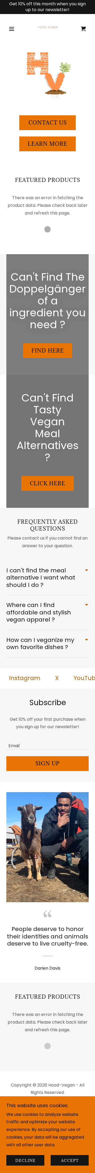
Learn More (47, 143)
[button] (12, 29)
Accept (70, 1160)
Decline (25, 1160)
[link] (47, 28)
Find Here (47, 350)
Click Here (47, 483)
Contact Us (47, 122)
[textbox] (47, 742)
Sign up (47, 763)
